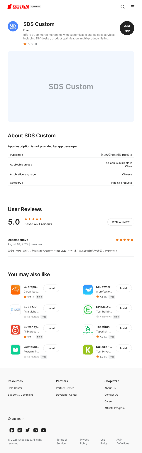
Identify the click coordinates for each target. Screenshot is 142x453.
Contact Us (111, 394)
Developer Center (66, 394)
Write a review (121, 221)
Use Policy (104, 441)
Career (108, 401)
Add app (127, 28)
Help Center (15, 388)
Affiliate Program (114, 407)
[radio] (25, 219)
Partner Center (65, 388)
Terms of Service (62, 441)
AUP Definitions (122, 441)
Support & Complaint (20, 394)
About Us (110, 388)
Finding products (121, 182)
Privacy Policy (84, 441)
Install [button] (51, 288)
